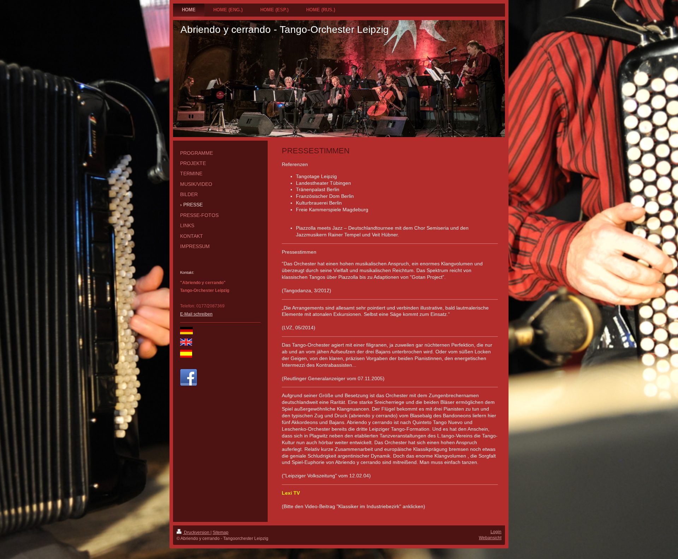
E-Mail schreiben (196, 314)
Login (495, 531)
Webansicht (490, 537)
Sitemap (220, 532)
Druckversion (196, 532)
